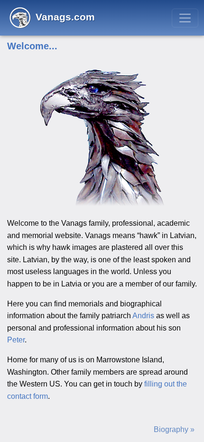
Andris (143, 316)
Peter (16, 340)
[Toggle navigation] (185, 18)
